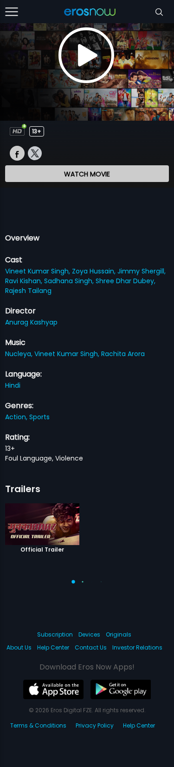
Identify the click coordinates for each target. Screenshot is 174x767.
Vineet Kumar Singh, (38, 271)
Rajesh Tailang (28, 290)
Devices (89, 634)
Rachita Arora (123, 353)
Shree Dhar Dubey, (125, 281)
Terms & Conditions (38, 725)
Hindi (12, 385)
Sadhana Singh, (70, 281)
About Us (19, 647)
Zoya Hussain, (94, 271)
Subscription (55, 634)
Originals (118, 634)
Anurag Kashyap (31, 322)
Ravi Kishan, (24, 281)
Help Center (53, 647)
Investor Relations (137, 647)
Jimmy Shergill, (141, 271)
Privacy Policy (95, 725)
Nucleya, (19, 353)
